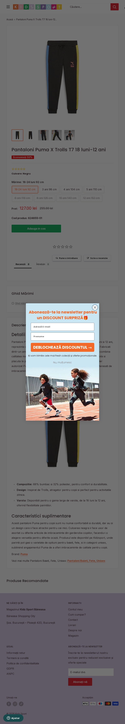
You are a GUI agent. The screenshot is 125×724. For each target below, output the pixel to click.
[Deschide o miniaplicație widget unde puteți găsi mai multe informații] (13, 718)
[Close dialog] (95, 307)
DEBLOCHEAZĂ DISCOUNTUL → (62, 347)
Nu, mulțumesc (62, 362)
